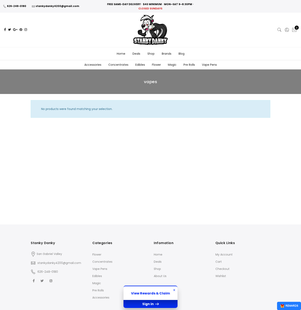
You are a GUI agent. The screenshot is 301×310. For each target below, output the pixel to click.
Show (289, 306)
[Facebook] (34, 280)
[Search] (279, 30)
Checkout (222, 269)
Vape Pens (209, 65)
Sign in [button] (148, 304)
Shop (151, 54)
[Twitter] (43, 280)
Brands (166, 54)
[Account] (286, 30)
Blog (181, 54)
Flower (156, 65)
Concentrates (118, 65)
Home (121, 54)
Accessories (92, 65)
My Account (224, 254)
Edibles (140, 65)
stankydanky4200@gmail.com (57, 6)
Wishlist (220, 276)
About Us (160, 276)
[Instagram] (51, 280)
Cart (218, 262)
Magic (172, 65)
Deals (136, 54)
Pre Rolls (189, 65)
